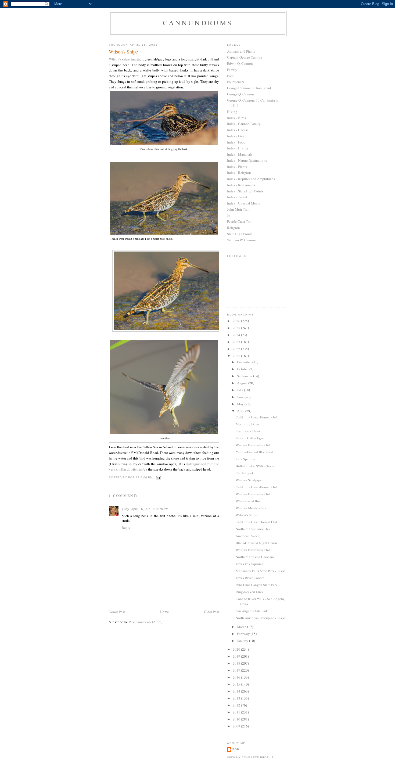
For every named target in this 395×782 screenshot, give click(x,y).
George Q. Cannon (240, 94)
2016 (237, 677)
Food (231, 75)
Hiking (232, 111)
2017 (237, 670)
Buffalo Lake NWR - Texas (255, 466)
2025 (237, 327)
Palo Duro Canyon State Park (257, 584)
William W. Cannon (241, 240)
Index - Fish (235, 136)
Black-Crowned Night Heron (256, 542)
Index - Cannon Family (244, 123)
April (241, 410)
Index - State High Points (245, 191)
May (241, 403)
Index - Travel (237, 197)
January (243, 640)
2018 (237, 663)
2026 (237, 320)
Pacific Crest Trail (240, 221)
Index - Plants (237, 166)
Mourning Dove (247, 424)
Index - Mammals (239, 154)
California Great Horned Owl (256, 521)
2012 (237, 705)
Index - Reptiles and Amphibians (251, 178)
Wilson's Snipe (246, 514)
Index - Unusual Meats (243, 203)
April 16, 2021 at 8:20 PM (150, 508)
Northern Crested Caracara (255, 556)
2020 (237, 649)
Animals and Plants (241, 51)
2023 (237, 341)
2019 (237, 656)
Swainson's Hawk (248, 431)
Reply (126, 527)
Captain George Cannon (244, 57)
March (242, 626)
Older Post (211, 611)
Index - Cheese (238, 129)
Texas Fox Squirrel (249, 563)
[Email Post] (158, 477)
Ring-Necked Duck (250, 591)
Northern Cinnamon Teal (254, 528)
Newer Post (117, 611)
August (242, 383)
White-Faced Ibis (248, 500)
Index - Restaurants (241, 184)
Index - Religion (239, 172)
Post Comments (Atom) (145, 621)
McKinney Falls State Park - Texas (260, 570)
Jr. (228, 215)
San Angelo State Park (252, 610)
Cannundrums (197, 22)
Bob (235, 749)
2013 (237, 698)
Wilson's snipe (119, 59)
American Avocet (248, 535)
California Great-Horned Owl (256, 417)
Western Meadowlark (251, 507)
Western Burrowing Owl (253, 445)
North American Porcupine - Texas (260, 617)
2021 (237, 355)
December (244, 362)
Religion (233, 227)
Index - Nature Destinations (247, 160)
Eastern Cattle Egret (250, 438)
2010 (237, 719)
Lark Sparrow (245, 459)
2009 (237, 726)
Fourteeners (235, 81)
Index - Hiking (237, 148)
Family (232, 69)
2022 (237, 348)
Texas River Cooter (250, 577)
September (245, 376)
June (241, 396)
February (244, 633)
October (243, 369)
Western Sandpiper (249, 480)
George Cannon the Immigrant (249, 87)
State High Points (239, 233)
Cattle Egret (244, 473)
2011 (237, 712)
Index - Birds (236, 117)
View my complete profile (250, 757)
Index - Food (236, 142)
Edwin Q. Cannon (240, 63)
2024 (237, 334)
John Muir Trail (238, 209)
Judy (125, 508)
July (240, 390)
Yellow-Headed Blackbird (254, 452)
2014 (237, 691)
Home (164, 611)
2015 (237, 684)
